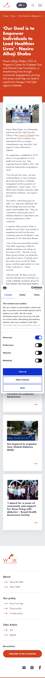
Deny (22, 388)
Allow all (22, 372)
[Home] (6, 5)
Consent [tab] (8, 295)
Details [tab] (23, 295)
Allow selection (22, 380)
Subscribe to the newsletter (22, 654)
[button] (21, 5)
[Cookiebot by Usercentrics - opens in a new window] (31, 288)
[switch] (38, 345)
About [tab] (37, 295)
